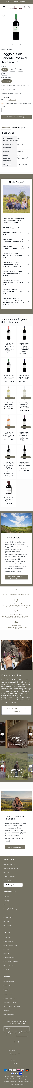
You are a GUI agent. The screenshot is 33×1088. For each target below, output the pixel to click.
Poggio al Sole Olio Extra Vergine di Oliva (24, 463)
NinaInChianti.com (15, 1076)
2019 (20, 70)
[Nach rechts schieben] (20, 45)
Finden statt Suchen (16, 744)
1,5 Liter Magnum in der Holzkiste (16, 85)
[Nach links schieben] (12, 45)
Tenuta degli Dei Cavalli (12, 1006)
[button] (4, 7)
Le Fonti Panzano (9, 1014)
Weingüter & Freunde (11, 868)
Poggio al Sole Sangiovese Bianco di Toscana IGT (24, 405)
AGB (5, 913)
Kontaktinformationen (10, 1081)
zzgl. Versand (12, 100)
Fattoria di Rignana (10, 945)
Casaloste (7, 937)
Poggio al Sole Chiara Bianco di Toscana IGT (9, 404)
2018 (4, 74)
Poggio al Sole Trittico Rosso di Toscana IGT (24, 433)
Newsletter (7, 881)
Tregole (6, 1010)
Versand (6, 897)
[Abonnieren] (27, 1028)
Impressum (7, 925)
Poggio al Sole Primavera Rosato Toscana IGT (8, 434)
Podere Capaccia (9, 986)
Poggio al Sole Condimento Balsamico (9, 499)
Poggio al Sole (8, 994)
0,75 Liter (6, 81)
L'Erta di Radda (9, 966)
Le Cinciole (7, 970)
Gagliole (6, 953)
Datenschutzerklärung (22, 1036)
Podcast (6, 872)
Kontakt (6, 921)
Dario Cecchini (8, 941)
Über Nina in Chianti (10, 864)
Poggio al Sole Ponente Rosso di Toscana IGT (9, 377)
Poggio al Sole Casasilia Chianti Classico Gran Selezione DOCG (24, 347)
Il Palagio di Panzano (11, 962)
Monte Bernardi (9, 982)
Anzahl (3, 106)
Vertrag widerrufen (13, 885)
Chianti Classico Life (10, 877)
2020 (12, 70)
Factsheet (6, 128)
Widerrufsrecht (19, 1084)
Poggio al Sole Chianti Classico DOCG (8, 344)
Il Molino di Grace (9, 957)
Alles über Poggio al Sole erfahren (15, 577)
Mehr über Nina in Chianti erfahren (16, 710)
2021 (4, 70)
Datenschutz (8, 917)
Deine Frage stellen (15, 847)
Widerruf (6, 905)
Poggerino (7, 990)
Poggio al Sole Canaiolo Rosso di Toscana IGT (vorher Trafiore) (8, 465)
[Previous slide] (2, 734)
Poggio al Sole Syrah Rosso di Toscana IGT (24, 377)
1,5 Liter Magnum (10, 89)
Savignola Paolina (10, 1002)
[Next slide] (30, 734)
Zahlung (6, 901)
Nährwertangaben (18, 128)
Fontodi (6, 949)
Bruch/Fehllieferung (10, 909)
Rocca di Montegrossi (11, 998)
